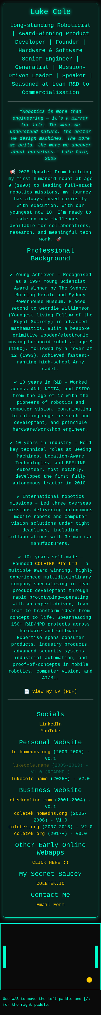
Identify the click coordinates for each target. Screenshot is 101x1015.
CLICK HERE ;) (50, 862)
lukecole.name (31, 765)
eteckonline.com (31, 800)
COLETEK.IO (50, 883)
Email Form (50, 904)
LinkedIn (50, 724)
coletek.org (23, 827)
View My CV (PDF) (54, 691)
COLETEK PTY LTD (56, 563)
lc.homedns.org (30, 752)
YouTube (50, 731)
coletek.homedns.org (40, 813)
